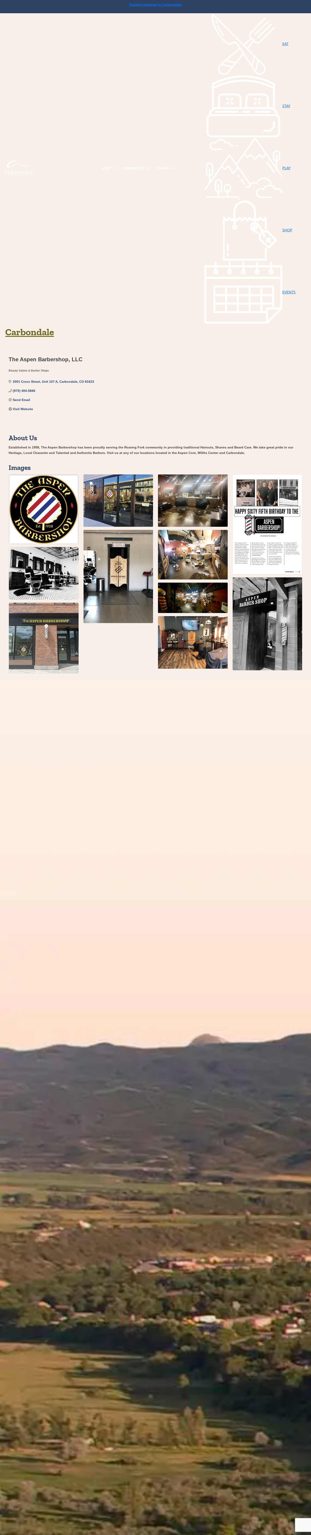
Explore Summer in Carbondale (155, 4)
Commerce (133, 168)
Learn (162, 168)
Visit (106, 168)
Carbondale (29, 332)
